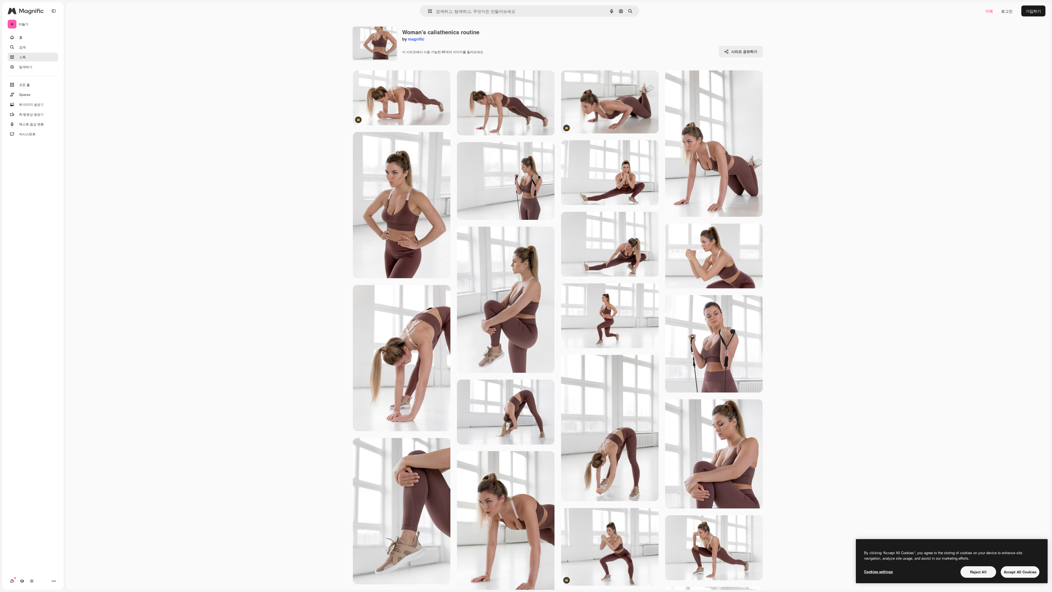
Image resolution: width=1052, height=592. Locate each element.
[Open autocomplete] (427, 11)
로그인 (1007, 11)
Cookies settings (878, 571)
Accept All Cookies (1020, 571)
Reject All (978, 571)
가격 (989, 11)
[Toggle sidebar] (53, 11)
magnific (416, 39)
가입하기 (1033, 11)
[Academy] (22, 581)
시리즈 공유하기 (744, 51)
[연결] (12, 581)
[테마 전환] (31, 581)
